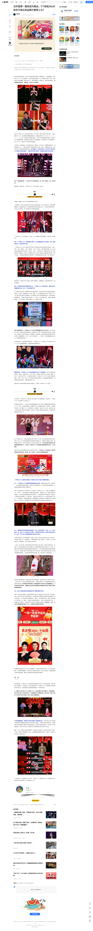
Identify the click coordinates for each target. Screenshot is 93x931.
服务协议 (24, 921)
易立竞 (29, 255)
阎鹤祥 (43, 78)
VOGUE (14, 858)
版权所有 (36, 926)
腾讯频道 (52, 921)
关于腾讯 (15, 921)
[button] (76, 11)
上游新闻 (15, 878)
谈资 (14, 848)
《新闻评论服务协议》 (30, 883)
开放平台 (32, 921)
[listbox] (34, 844)
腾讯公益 (44, 921)
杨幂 (15, 67)
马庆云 (14, 817)
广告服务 (36, 921)
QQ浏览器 (48, 921)
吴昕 (18, 332)
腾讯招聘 (40, 921)
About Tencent (20, 921)
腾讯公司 (33, 926)
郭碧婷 (24, 67)
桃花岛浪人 (15, 838)
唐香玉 (22, 249)
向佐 (36, 67)
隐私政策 (28, 921)
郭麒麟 (21, 80)
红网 (14, 868)
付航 (48, 334)
